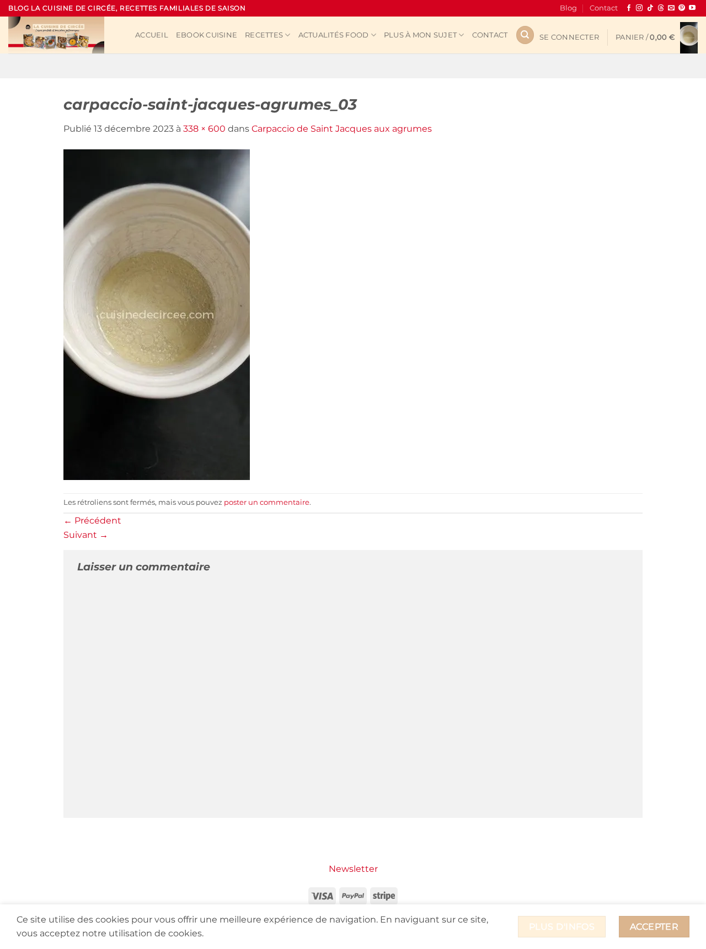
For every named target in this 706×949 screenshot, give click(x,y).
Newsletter (353, 869)
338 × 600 (204, 128)
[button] (569, 37)
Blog (568, 8)
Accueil (151, 35)
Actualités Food (333, 35)
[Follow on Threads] (660, 8)
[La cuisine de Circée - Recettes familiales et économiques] (63, 35)
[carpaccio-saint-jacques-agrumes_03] (156, 314)
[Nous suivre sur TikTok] (650, 8)
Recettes (264, 35)
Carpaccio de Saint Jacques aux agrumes (342, 128)
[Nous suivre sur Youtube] (692, 8)
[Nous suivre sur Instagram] (639, 8)
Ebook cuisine (206, 35)
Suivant (85, 535)
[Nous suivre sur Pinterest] (681, 8)
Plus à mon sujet (420, 35)
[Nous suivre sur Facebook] (628, 8)
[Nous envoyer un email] (671, 8)
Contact (604, 8)
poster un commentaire (266, 502)
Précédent (92, 520)
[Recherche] (525, 35)
